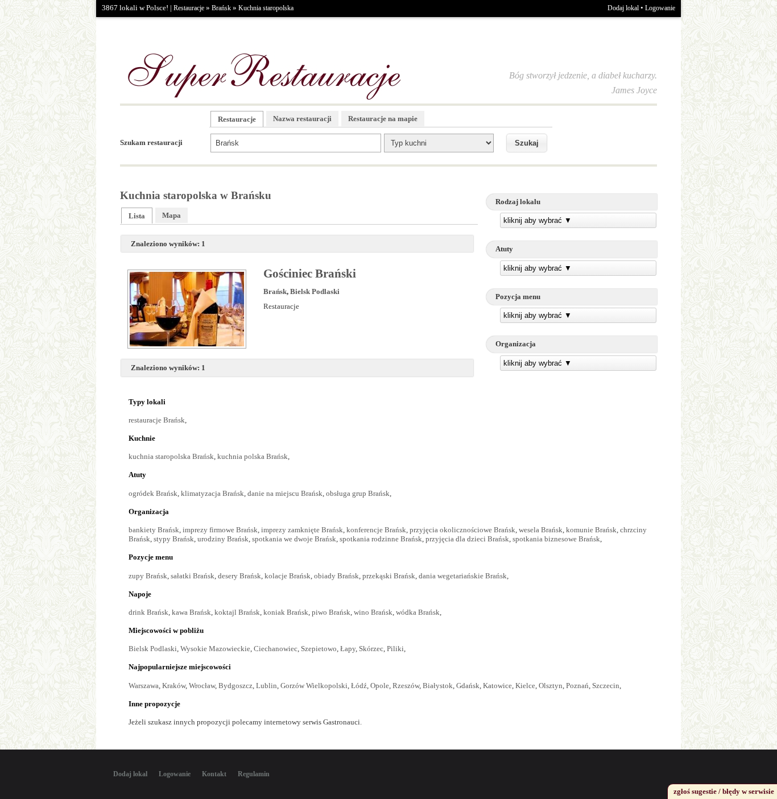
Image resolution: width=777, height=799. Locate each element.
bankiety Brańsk (154, 529)
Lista (137, 216)
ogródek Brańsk (153, 493)
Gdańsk (468, 685)
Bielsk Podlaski (315, 291)
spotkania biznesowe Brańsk (556, 539)
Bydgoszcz (235, 685)
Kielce (525, 685)
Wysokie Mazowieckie (215, 648)
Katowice (497, 685)
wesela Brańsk (541, 529)
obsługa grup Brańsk (358, 493)
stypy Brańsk (174, 539)
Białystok (438, 685)
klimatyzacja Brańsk (212, 493)
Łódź (359, 685)
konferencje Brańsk (376, 529)
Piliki (395, 648)
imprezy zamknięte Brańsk (302, 529)
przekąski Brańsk (388, 576)
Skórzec (371, 648)
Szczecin (605, 685)
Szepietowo (319, 648)
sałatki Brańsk (192, 576)
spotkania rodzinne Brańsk (381, 539)
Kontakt (214, 774)
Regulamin (254, 774)
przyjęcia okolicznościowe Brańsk (462, 529)
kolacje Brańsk (287, 576)
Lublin (266, 685)
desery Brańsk (239, 576)
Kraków (173, 685)
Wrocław (202, 685)
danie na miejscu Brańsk (285, 493)
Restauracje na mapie (383, 118)
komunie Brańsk (591, 529)
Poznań (577, 685)
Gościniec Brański (309, 273)
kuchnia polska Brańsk (252, 456)
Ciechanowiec (275, 648)
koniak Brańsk (285, 612)
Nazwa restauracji (302, 118)
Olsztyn (551, 685)
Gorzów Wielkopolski (314, 685)
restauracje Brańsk (157, 420)
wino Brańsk (373, 612)
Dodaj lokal (623, 8)
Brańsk (221, 8)
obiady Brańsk (336, 576)
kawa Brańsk (191, 612)
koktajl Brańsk (237, 612)
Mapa (171, 215)
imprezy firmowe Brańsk (220, 529)
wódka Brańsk (418, 612)
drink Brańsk (148, 612)
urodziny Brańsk (223, 539)
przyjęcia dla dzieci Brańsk (467, 539)
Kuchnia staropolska (266, 8)
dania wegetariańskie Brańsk (463, 576)
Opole (379, 685)
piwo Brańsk (331, 612)
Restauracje (188, 8)
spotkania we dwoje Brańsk (294, 539)
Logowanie (660, 8)
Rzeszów (405, 685)
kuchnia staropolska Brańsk (171, 456)
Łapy (348, 648)
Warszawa (144, 685)
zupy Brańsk (148, 576)
